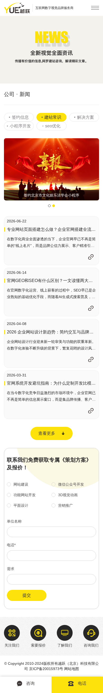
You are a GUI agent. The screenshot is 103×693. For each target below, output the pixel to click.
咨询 (30, 683)
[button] (49, 205)
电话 (82, 683)
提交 (26, 595)
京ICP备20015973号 (46, 669)
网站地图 (71, 669)
